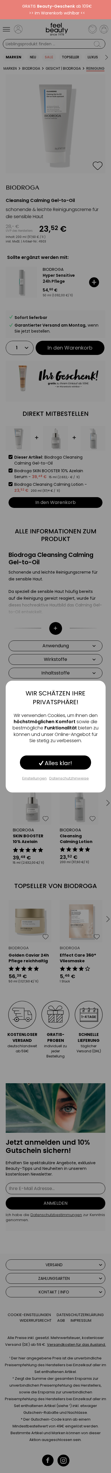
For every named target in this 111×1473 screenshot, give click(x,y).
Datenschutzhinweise (69, 778)
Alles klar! (57, 763)
